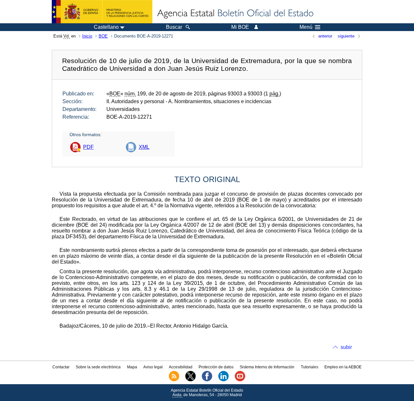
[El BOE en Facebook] (207, 380)
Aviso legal (153, 367)
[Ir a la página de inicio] (235, 13)
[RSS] (174, 380)
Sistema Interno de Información (267, 367)
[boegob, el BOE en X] (190, 380)
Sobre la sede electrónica (98, 367)
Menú (306, 27)
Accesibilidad (180, 367)
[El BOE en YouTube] (240, 380)
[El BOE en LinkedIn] (223, 380)
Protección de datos (216, 367)
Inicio (87, 36)
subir (346, 347)
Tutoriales (309, 367)
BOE (103, 36)
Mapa (132, 367)
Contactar (61, 367)
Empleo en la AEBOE (343, 367)
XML (144, 147)
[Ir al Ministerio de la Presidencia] (102, 11)
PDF (88, 147)
